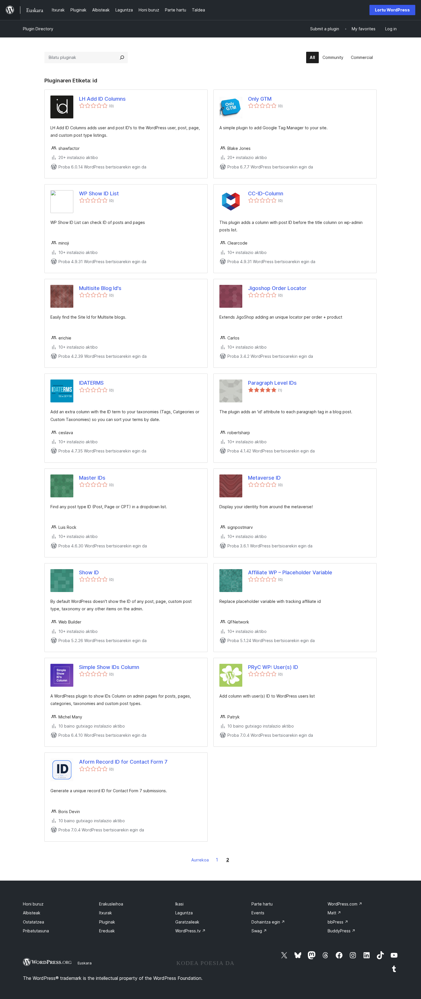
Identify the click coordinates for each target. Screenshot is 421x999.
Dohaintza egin (268, 921)
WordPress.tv (190, 930)
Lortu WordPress (392, 9)
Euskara (85, 963)
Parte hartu (262, 903)
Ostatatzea (33, 921)
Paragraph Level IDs (272, 383)
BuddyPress (341, 930)
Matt (334, 912)
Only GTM (260, 99)
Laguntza (184, 912)
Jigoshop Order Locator (277, 288)
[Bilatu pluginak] (122, 57)
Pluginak (107, 921)
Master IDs (92, 478)
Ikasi (179, 903)
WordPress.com (345, 903)
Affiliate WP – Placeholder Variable (290, 572)
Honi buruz (33, 903)
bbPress (338, 921)
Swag (259, 930)
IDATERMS (91, 383)
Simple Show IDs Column (109, 667)
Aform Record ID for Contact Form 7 (123, 762)
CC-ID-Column (265, 193)
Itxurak (105, 912)
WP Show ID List (99, 193)
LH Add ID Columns (102, 99)
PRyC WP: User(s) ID (273, 667)
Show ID (89, 572)
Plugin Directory (38, 28)
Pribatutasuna (36, 930)
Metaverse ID (264, 478)
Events (257, 912)
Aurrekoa (200, 859)
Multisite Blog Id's (100, 288)
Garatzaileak (187, 921)
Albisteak (31, 912)
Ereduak (107, 930)
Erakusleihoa (111, 903)
